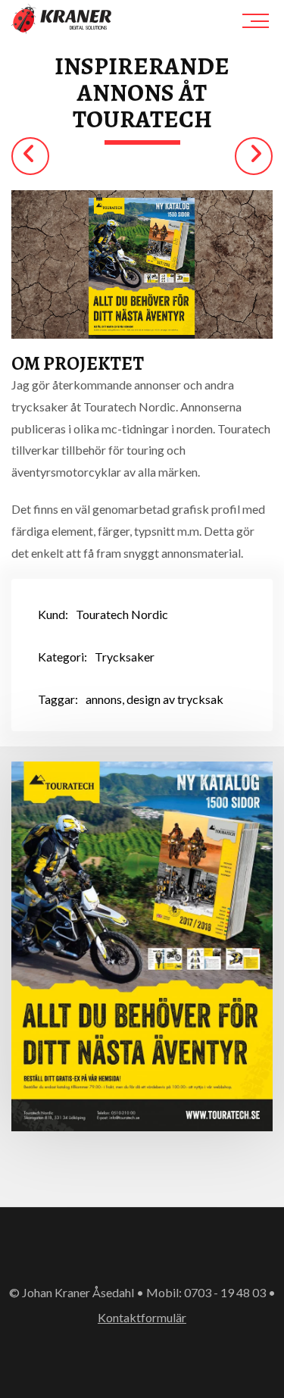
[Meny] (257, 21)
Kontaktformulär (142, 1317)
